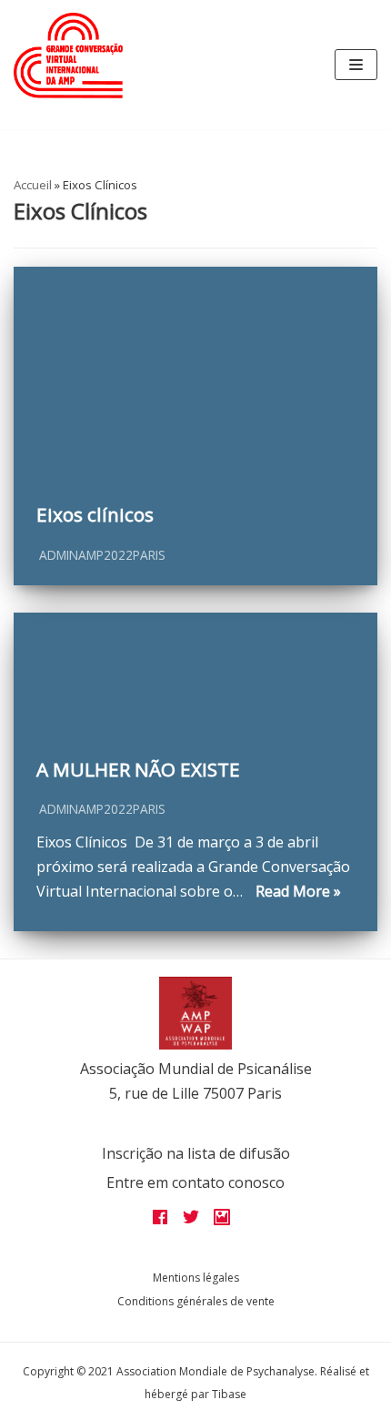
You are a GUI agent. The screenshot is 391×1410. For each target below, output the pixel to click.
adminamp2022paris (102, 808)
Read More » (293, 891)
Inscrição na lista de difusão (196, 1153)
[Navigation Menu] (356, 64)
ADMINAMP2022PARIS (102, 554)
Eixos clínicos (95, 514)
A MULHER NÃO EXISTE (138, 769)
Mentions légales (196, 1277)
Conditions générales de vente (196, 1301)
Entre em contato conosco (195, 1182)
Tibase (229, 1394)
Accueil (33, 185)
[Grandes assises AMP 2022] (68, 55)
